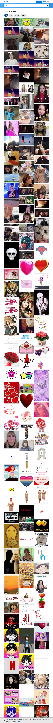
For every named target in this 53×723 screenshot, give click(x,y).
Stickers (17, 15)
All (6, 15)
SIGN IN (44, 1)
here (20, 721)
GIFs (11, 15)
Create (39, 1)
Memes (23, 15)
